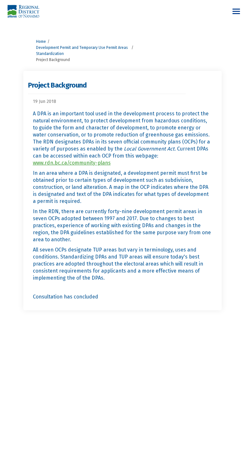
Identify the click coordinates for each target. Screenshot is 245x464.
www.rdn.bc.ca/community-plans (72, 163)
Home (41, 41)
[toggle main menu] (236, 11)
